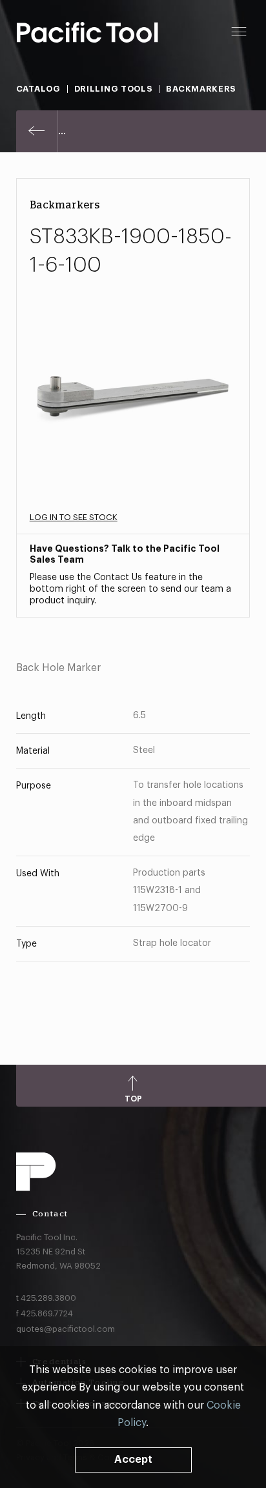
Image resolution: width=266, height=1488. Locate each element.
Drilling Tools (113, 89)
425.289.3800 (48, 1298)
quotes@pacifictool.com (65, 1329)
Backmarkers (201, 89)
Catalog (38, 89)
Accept (133, 1459)
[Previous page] (37, 131)
